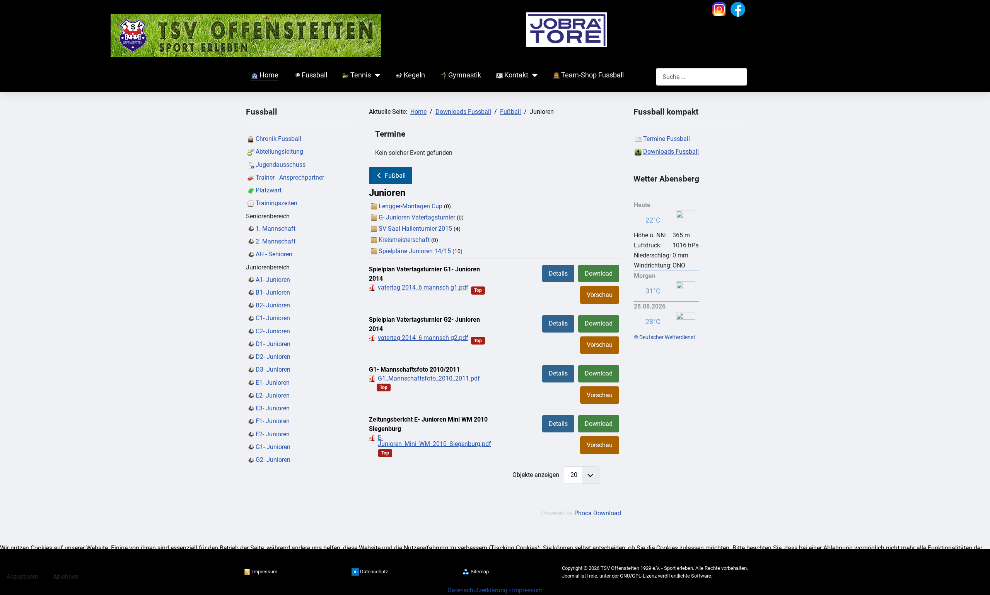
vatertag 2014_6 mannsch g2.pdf (423, 337)
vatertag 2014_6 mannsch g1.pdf (423, 287)
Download (599, 273)
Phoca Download (597, 513)
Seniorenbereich (268, 216)
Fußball (394, 175)
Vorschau (600, 294)
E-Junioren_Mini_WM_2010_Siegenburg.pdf (434, 441)
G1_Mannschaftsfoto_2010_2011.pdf (429, 378)
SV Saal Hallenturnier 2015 (415, 228)
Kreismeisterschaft (404, 239)
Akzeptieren (22, 576)
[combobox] (701, 77)
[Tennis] (376, 75)
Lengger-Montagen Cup (410, 206)
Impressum (527, 590)
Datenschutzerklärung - (479, 590)
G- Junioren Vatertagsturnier (417, 217)
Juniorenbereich (268, 267)
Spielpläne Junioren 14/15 (415, 251)
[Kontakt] (533, 75)
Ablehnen (66, 576)
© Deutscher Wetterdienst (664, 337)
